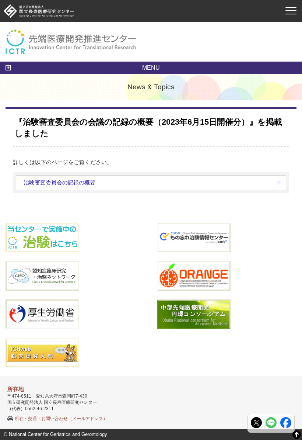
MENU (151, 68)
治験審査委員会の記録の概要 (59, 182)
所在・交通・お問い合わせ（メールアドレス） (61, 418)
